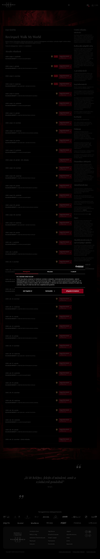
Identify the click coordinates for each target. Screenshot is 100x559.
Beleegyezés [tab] (26, 271)
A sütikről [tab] (73, 271)
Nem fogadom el (27, 291)
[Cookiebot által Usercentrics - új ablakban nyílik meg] (76, 267)
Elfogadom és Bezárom (72, 291)
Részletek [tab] (50, 271)
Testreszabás (49, 291)
